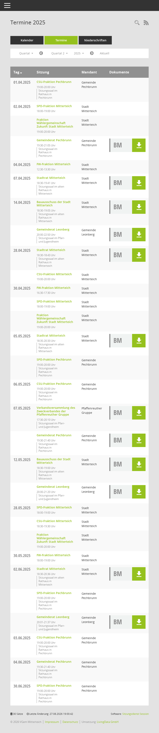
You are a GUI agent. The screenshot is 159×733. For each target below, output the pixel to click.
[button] (139, 145)
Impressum (52, 722)
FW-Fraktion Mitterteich (53, 164)
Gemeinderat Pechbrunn (54, 140)
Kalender (27, 40)
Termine (61, 40)
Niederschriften (95, 40)
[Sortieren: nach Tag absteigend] (21, 72)
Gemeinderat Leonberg (53, 229)
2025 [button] (77, 53)
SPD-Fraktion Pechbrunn (54, 359)
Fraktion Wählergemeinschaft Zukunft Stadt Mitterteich (55, 123)
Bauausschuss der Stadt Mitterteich (54, 203)
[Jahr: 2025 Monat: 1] (41, 53)
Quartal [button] (25, 53)
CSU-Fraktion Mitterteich (54, 274)
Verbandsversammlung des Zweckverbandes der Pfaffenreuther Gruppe (56, 411)
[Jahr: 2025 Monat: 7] (92, 53)
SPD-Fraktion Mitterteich (54, 106)
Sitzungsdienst (135, 714)
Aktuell (104, 53)
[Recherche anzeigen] (137, 22)
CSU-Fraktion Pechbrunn (54, 82)
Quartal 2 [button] (58, 53)
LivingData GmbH (108, 722)
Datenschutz (70, 722)
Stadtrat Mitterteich (51, 178)
